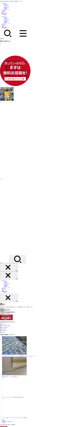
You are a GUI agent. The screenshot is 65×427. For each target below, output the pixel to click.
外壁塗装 (5, 4)
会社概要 (3, 420)
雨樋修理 (5, 7)
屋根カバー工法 (7, 9)
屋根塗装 (5, 5)
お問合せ (3, 422)
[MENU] (23, 36)
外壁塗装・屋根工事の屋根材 (5, 325)
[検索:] (5, 262)
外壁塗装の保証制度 (4, 327)
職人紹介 (3, 10)
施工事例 (3, 11)
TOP (3, 419)
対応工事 (3, 3)
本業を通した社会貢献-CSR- (7, 421)
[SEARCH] (7, 36)
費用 (5, 14)
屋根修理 (5, 8)
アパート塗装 (6, 6)
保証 (3, 12)
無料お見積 (3, 332)
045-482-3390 (7, 313)
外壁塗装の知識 (3, 330)
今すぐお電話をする (3, 426)
